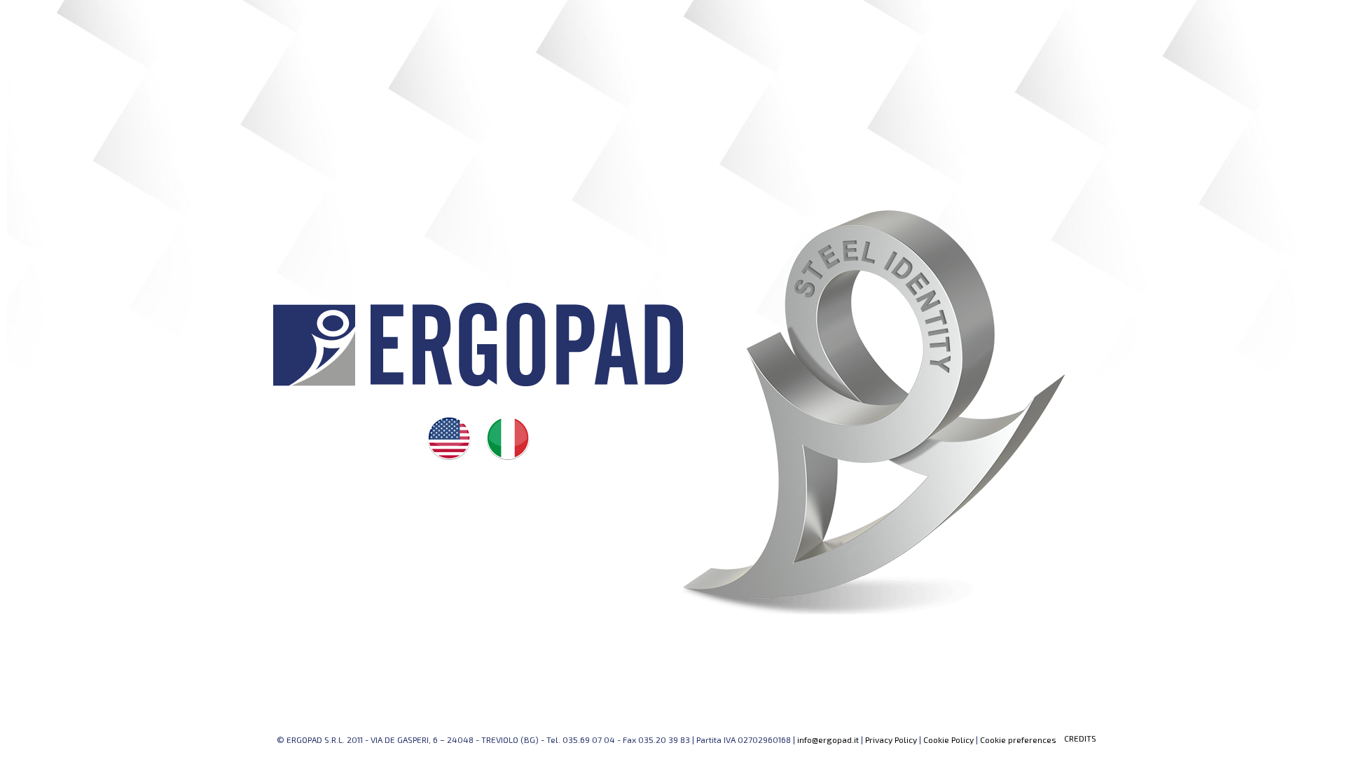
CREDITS (1080, 738)
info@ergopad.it (828, 739)
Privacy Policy (891, 739)
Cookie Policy (948, 739)
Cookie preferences (1018, 739)
